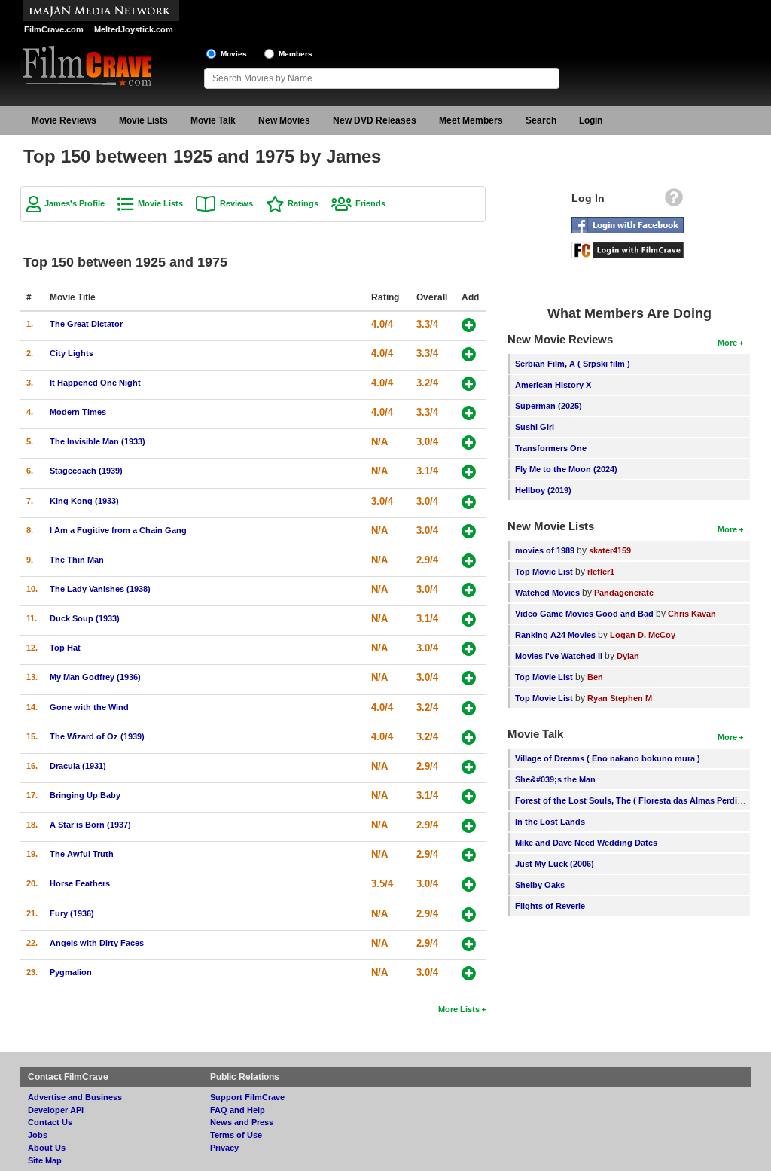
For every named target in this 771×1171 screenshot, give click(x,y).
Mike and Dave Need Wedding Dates (586, 842)
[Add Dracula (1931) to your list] (469, 767)
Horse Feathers (80, 883)
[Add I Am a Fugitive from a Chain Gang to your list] (469, 531)
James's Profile (74, 203)
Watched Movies (547, 592)
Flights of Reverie (550, 905)
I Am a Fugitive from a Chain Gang (118, 530)
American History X (553, 384)
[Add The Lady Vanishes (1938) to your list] (469, 590)
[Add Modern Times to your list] (469, 413)
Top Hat (65, 647)
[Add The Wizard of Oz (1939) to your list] (469, 737)
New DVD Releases (374, 120)
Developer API (56, 1110)
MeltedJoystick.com (133, 29)
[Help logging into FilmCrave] (674, 201)
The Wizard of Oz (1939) (97, 736)
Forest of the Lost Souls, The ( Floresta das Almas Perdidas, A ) (641, 800)
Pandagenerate (624, 592)
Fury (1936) (72, 913)
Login (590, 120)
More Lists (459, 1009)
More (727, 342)
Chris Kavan (692, 613)
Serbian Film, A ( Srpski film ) (572, 363)
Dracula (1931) (78, 765)
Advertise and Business (75, 1097)
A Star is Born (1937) (90, 824)
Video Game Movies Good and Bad (584, 613)
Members (295, 54)
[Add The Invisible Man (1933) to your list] (469, 442)
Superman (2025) (548, 405)
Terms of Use (236, 1134)
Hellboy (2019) (543, 490)
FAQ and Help (237, 1110)
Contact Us (50, 1122)
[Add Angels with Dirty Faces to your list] (469, 944)
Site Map (45, 1160)
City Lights (71, 353)
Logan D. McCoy (642, 634)
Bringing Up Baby (85, 795)
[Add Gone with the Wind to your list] (469, 708)
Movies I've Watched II (558, 655)
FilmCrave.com (54, 29)
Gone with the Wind (89, 707)
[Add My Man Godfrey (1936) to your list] (469, 678)
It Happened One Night (95, 382)
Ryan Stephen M (619, 698)
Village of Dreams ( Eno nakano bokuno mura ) (607, 758)
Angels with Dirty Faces (97, 942)
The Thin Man (77, 559)
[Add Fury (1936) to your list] (469, 914)
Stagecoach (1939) (86, 470)
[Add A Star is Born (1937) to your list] (469, 826)
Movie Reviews (64, 120)
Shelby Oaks (540, 884)
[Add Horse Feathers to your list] (469, 884)
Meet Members (471, 120)
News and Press (241, 1122)
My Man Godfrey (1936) (95, 677)
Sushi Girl (534, 427)
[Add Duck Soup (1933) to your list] (469, 619)
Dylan (628, 655)
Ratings (303, 203)
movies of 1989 (544, 550)
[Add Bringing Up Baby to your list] (469, 796)
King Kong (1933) (84, 500)
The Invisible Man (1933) (97, 441)
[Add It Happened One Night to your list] (469, 384)
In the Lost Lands (550, 821)
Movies (234, 54)
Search (541, 120)
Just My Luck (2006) (554, 863)
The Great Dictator (86, 323)
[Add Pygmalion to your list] (469, 973)
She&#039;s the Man (555, 779)
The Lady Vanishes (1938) (100, 588)
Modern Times (78, 411)
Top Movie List (544, 571)
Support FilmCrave (247, 1097)
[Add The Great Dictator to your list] (469, 325)
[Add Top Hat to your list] (469, 649)
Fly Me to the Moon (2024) (566, 469)
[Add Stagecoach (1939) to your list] (469, 472)
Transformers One (551, 448)
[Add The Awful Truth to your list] (469, 855)
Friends (370, 203)
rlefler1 (600, 571)
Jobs (37, 1134)
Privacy (224, 1147)
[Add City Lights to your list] (469, 354)
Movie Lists (143, 120)
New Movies (284, 120)
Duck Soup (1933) (85, 618)
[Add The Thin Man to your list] (469, 560)
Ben (595, 677)
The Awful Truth (82, 853)
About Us (47, 1147)
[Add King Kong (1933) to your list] (469, 502)
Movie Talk (213, 120)
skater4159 (610, 550)
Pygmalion (71, 972)
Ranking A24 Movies (555, 634)
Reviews (236, 203)
